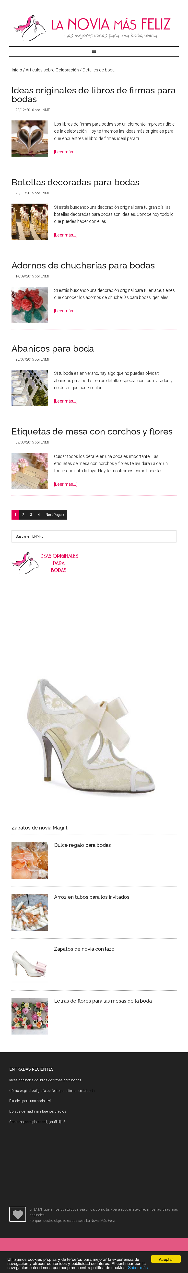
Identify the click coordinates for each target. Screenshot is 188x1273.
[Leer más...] (65, 151)
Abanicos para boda (53, 348)
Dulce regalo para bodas (82, 845)
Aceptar (166, 1259)
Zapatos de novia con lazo (84, 949)
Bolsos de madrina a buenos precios (37, 1111)
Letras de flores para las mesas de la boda (103, 1001)
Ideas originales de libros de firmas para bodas (94, 94)
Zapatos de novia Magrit (40, 828)
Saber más (138, 1267)
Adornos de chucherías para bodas (83, 265)
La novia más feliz (93, 28)
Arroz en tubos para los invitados (91, 897)
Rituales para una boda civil (30, 1101)
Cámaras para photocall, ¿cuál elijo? (37, 1122)
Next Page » (55, 515)
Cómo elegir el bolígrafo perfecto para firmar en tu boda (51, 1091)
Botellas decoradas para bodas (75, 182)
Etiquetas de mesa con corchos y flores (92, 431)
